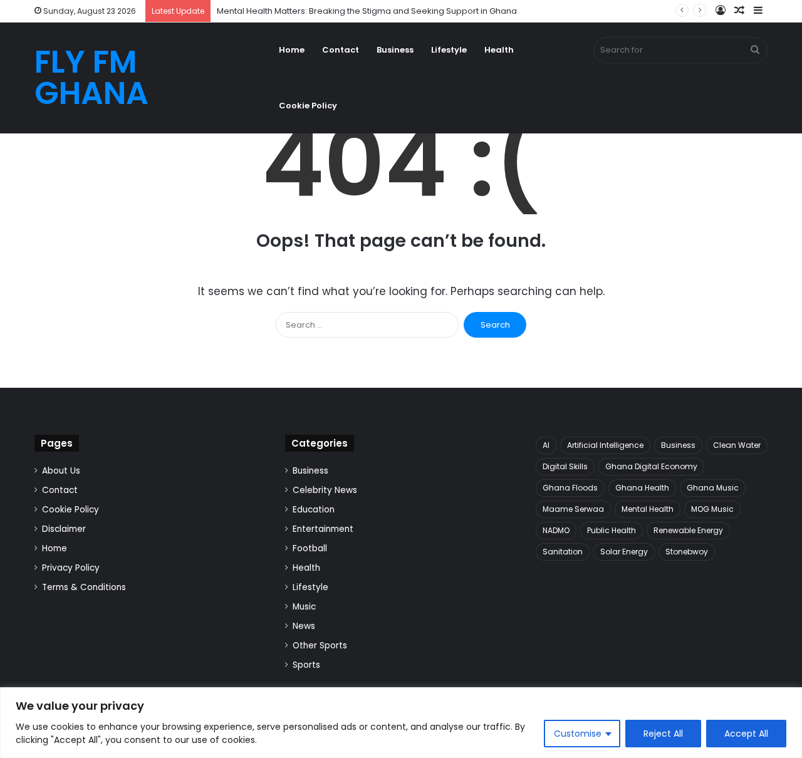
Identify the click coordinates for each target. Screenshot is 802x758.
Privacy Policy (71, 568)
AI (546, 445)
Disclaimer (64, 529)
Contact (340, 50)
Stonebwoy (686, 551)
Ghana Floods (570, 487)
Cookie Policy (308, 106)
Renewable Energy (688, 530)
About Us (61, 471)
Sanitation (563, 551)
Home (292, 50)
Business (395, 50)
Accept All (746, 733)
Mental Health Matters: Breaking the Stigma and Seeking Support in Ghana (367, 11)
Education (314, 510)
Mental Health (648, 509)
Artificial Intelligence (605, 445)
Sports (306, 665)
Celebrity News (325, 490)
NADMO (556, 530)
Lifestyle (449, 50)
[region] (401, 722)
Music (304, 607)
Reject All (663, 733)
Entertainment (323, 529)
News (304, 626)
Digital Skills (565, 466)
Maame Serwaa (573, 509)
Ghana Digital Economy (651, 466)
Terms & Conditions (84, 587)
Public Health (611, 530)
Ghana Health (642, 487)
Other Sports (320, 646)
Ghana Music (713, 487)
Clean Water (737, 445)
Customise (578, 733)
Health (499, 50)
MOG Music (712, 509)
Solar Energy (624, 551)
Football (310, 548)
